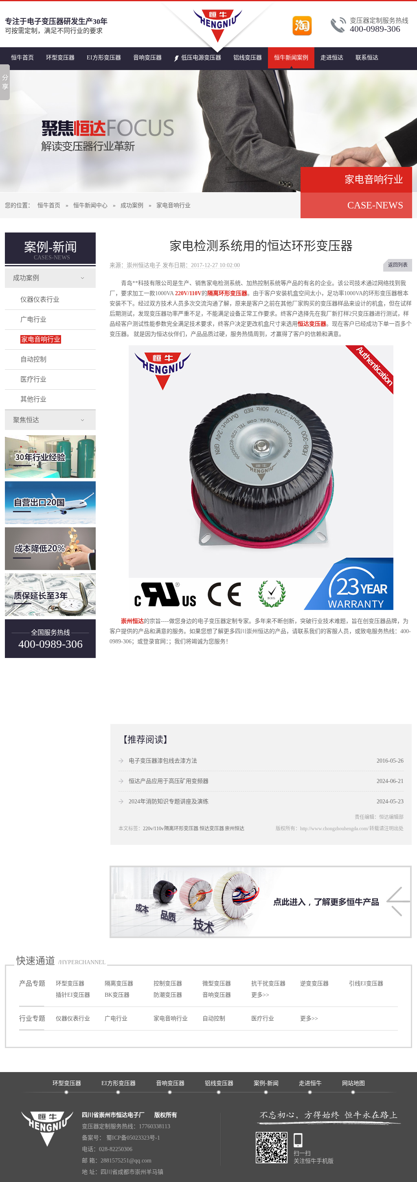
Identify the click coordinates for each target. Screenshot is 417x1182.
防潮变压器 (168, 995)
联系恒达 (367, 58)
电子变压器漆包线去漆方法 (163, 761)
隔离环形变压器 (227, 293)
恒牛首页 (22, 58)
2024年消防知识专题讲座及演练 (168, 801)
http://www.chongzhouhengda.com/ (334, 828)
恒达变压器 (312, 324)
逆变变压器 (314, 983)
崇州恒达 (132, 621)
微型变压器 (216, 983)
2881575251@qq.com (126, 1161)
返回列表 (398, 265)
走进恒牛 (310, 1083)
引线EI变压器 (366, 983)
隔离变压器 (119, 983)
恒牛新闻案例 (291, 58)
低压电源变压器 (201, 58)
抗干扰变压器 (268, 983)
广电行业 (33, 319)
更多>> (260, 995)
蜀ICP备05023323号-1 (132, 1138)
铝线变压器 (247, 58)
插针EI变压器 (73, 995)
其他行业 (33, 399)
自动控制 (33, 359)
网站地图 (353, 1083)
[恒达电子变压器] (260, 935)
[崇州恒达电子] (218, 53)
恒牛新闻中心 (90, 205)
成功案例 (132, 205)
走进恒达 (331, 58)
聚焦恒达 (26, 420)
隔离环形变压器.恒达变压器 (194, 828)
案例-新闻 (50, 250)
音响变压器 (147, 58)
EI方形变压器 (104, 58)
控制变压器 (168, 983)
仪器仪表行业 (39, 299)
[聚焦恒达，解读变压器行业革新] (208, 131)
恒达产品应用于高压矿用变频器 (168, 781)
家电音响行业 (173, 205)
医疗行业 (33, 379)
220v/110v (153, 828)
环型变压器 (60, 58)
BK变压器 (117, 995)
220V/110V (188, 293)
